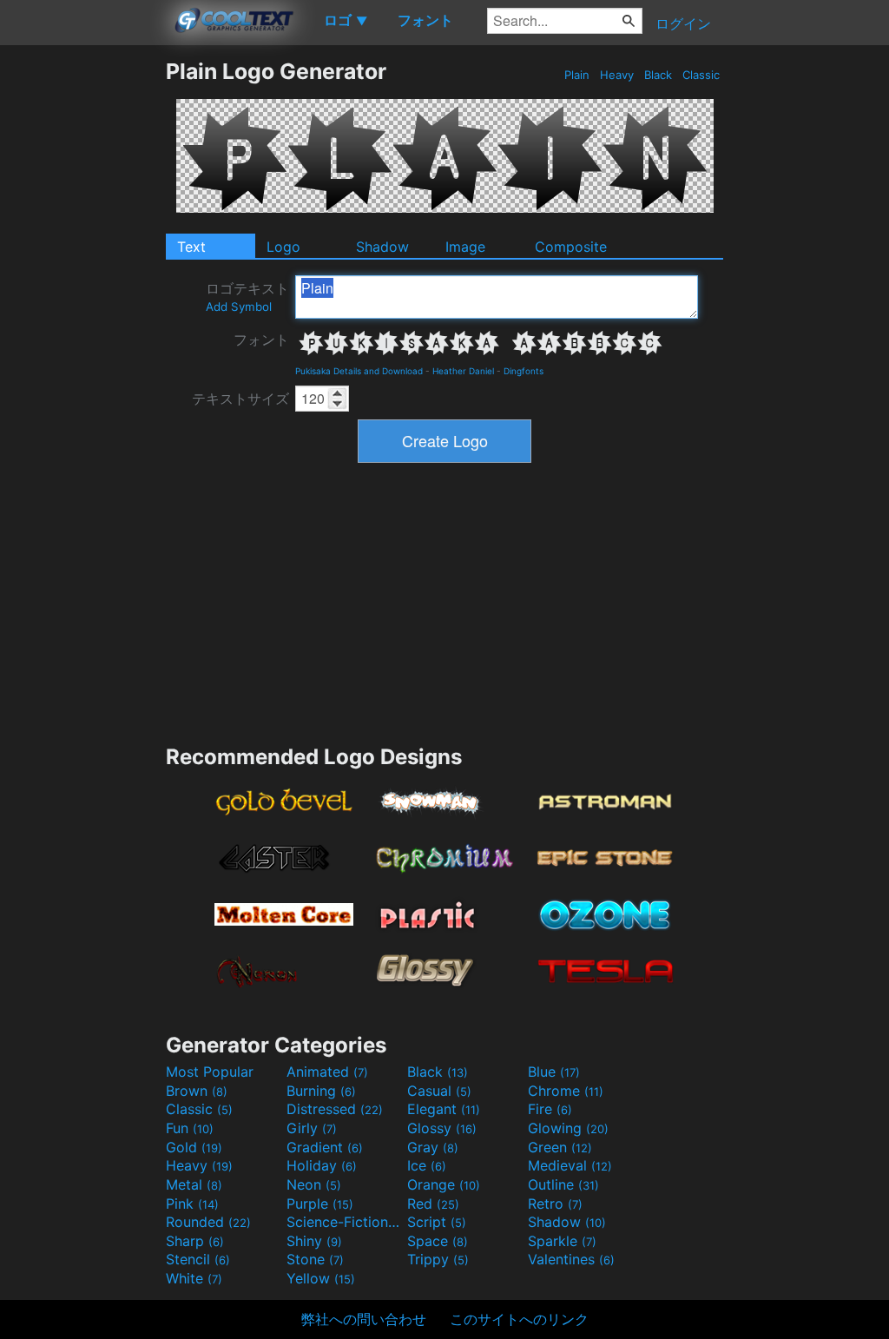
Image (465, 246)
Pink (192, 1203)
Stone (315, 1259)
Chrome (565, 1090)
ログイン (683, 23)
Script (436, 1221)
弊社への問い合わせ (363, 1319)
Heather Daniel (463, 371)
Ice (426, 1165)
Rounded (208, 1221)
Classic (701, 75)
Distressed (334, 1109)
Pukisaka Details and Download (359, 371)
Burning (321, 1090)
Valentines (571, 1259)
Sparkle (562, 1241)
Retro (555, 1203)
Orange (443, 1184)
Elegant (443, 1109)
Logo (283, 246)
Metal (194, 1184)
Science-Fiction (344, 1221)
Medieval (570, 1165)
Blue (554, 1071)
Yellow (320, 1278)
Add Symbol (239, 306)
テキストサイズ (240, 398)
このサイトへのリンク (519, 1319)
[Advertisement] (82, 318)
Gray (432, 1147)
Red (433, 1203)
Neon (313, 1184)
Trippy (438, 1259)
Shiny (314, 1241)
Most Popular (210, 1071)
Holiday (321, 1165)
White (194, 1278)
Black (658, 75)
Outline (563, 1184)
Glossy (442, 1128)
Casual (439, 1090)
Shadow (382, 246)
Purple (319, 1203)
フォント (261, 339)
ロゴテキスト (247, 296)
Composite (571, 246)
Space (437, 1241)
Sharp (195, 1241)
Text (191, 246)
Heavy (616, 75)
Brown (196, 1090)
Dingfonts (523, 371)
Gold (194, 1147)
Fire (550, 1109)
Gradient (324, 1147)
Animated (327, 1071)
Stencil (198, 1259)
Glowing (568, 1128)
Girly (311, 1128)
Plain (577, 75)
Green (560, 1147)
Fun (190, 1128)
